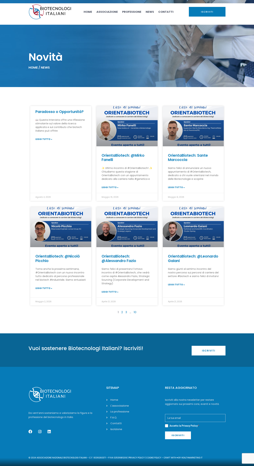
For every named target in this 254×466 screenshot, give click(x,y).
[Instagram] (40, 432)
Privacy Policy (190, 425)
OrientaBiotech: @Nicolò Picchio (57, 258)
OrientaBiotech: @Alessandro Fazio (119, 258)
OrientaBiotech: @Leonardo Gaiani (193, 258)
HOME (33, 67)
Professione (131, 12)
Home (88, 12)
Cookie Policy (153, 457)
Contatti (165, 12)
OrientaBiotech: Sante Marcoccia (188, 157)
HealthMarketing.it (192, 457)
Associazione (107, 12)
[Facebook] (30, 432)
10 (135, 312)
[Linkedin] (49, 432)
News (150, 12)
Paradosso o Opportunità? (59, 111)
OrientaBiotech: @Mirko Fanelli (123, 157)
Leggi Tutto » (43, 139)
